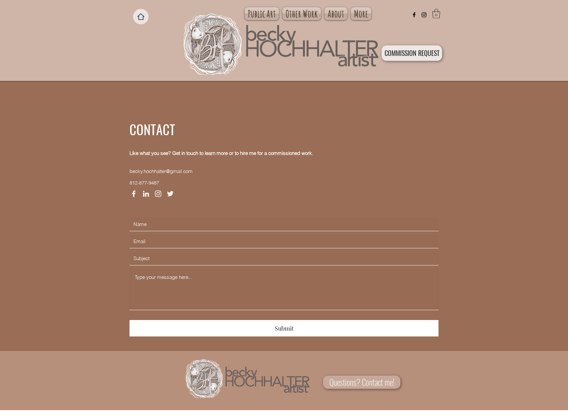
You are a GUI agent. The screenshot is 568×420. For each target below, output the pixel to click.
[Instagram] (424, 15)
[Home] (141, 16)
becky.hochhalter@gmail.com (161, 171)
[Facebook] (414, 15)
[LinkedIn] (146, 193)
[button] (436, 13)
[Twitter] (170, 193)
